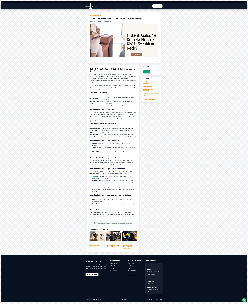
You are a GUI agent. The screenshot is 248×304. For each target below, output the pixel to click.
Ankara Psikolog (133, 6)
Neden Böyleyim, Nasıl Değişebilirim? (148, 90)
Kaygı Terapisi (131, 268)
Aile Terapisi (130, 265)
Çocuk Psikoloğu (131, 263)
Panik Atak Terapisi (132, 272)
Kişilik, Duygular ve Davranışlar (95, 15)
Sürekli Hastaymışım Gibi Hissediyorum (148, 82)
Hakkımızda (112, 6)
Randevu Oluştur (157, 6)
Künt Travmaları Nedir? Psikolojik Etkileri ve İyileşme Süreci (150, 98)
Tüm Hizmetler (113, 275)
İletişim (143, 6)
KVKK (157, 299)
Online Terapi (113, 272)
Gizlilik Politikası (151, 299)
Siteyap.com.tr (125, 299)
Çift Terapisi (112, 268)
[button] (244, 300)
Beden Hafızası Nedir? (148, 86)
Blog (140, 6)
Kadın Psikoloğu (131, 275)
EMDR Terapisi (113, 270)
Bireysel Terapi (113, 265)
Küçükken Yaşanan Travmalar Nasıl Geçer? (151, 94)
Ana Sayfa (106, 6)
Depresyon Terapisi (132, 270)
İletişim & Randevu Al (92, 274)
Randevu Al (146, 72)
